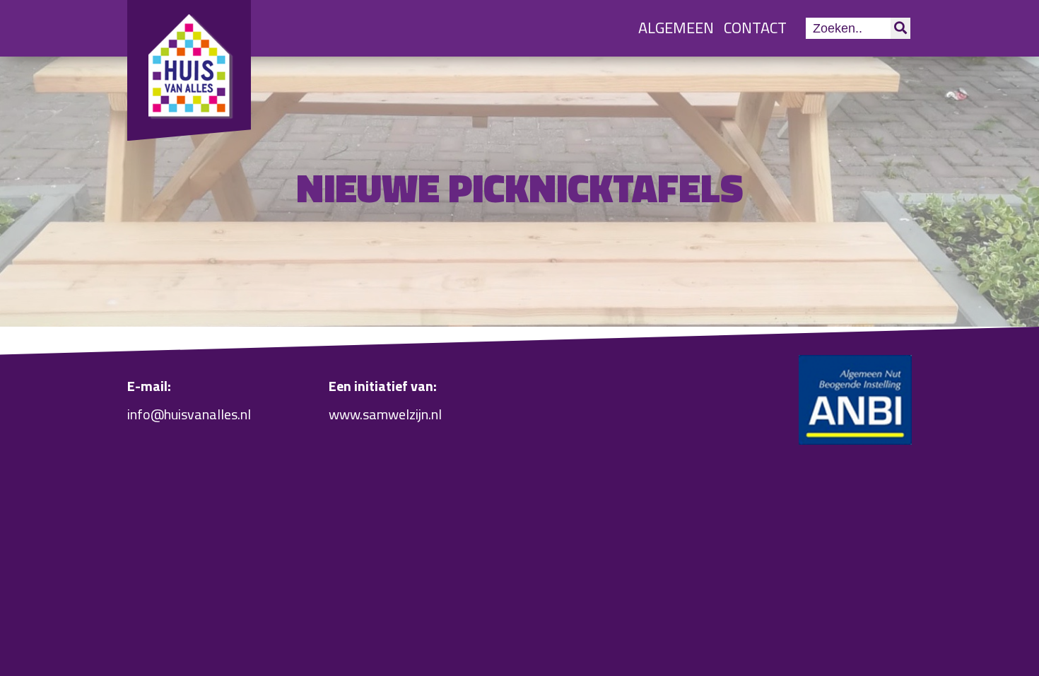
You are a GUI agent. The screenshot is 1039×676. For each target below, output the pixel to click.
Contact (755, 28)
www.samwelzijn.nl (385, 414)
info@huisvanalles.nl (189, 414)
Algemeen (676, 28)
